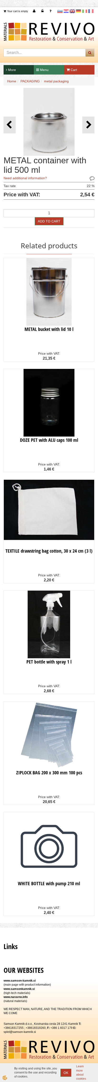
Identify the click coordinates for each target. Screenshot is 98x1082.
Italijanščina (84, 11)
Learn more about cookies (81, 1072)
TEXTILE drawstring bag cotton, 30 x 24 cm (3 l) (49, 551)
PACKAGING (30, 81)
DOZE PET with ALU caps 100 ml (49, 440)
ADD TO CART (49, 221)
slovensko (60, 11)
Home (11, 81)
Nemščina (78, 11)
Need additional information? (25, 178)
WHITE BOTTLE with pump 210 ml (49, 883)
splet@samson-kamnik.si (20, 1032)
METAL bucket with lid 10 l (49, 329)
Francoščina (90, 11)
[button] (88, 125)
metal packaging (56, 81)
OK (66, 1073)
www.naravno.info (16, 997)
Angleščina (72, 11)
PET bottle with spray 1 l (49, 662)
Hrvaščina (66, 11)
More (11, 70)
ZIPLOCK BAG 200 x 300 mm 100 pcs (49, 772)
